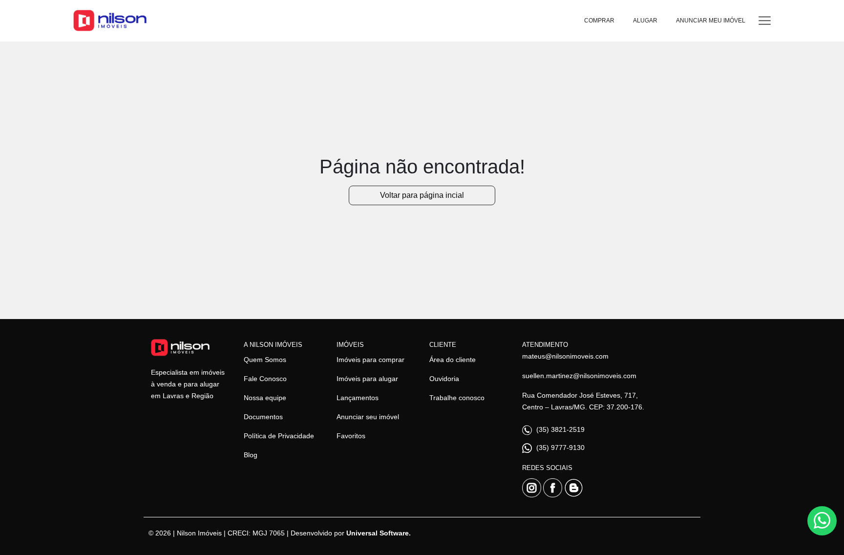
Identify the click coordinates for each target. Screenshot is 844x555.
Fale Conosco (265, 379)
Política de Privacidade (279, 436)
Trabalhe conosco (457, 398)
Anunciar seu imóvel (368, 417)
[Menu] (765, 21)
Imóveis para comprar (370, 359)
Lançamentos (358, 398)
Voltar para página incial (422, 195)
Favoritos (351, 436)
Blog (250, 455)
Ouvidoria (444, 379)
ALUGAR (645, 20)
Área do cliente (452, 359)
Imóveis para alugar (367, 379)
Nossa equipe (265, 398)
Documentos (263, 417)
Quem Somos (265, 359)
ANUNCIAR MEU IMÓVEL (710, 20)
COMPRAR (599, 20)
